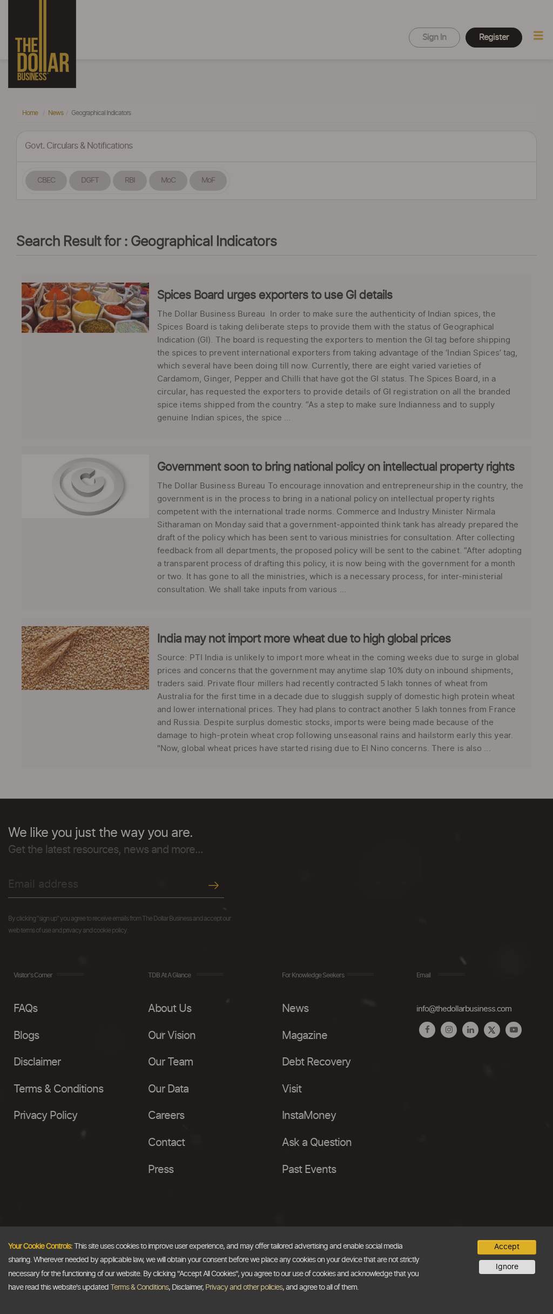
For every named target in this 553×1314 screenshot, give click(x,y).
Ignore (507, 1267)
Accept (507, 1247)
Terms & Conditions (139, 1287)
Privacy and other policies (243, 1287)
